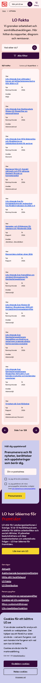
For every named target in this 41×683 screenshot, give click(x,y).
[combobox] (20, 4)
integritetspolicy (19, 656)
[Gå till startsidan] (4, 4)
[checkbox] (6, 479)
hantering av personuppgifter (25, 489)
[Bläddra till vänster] (5, 430)
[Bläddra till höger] (36, 430)
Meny (36, 5)
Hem (4, 11)
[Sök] (29, 4)
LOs (13, 489)
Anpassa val (20, 677)
